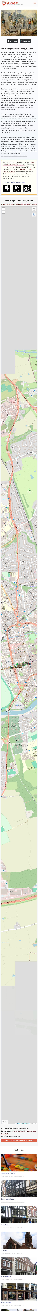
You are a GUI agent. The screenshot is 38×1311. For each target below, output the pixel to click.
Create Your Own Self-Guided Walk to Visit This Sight (19, 204)
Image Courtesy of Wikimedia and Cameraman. (13, 1305)
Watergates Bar (6, 1302)
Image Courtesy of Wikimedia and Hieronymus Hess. (14, 156)
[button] (19, 665)
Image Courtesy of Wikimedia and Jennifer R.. (12, 1176)
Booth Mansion (6, 1276)
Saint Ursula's (5, 1225)
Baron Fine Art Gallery (8, 1173)
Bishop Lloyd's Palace (7, 1199)
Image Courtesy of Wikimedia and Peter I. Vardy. (13, 1202)
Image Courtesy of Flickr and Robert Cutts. (11, 1254)
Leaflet (17, 1123)
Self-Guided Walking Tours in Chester (18, 163)
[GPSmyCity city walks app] (12, 3)
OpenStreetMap (26, 1123)
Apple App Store (25, 169)
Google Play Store (9, 172)
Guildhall (4, 1251)
